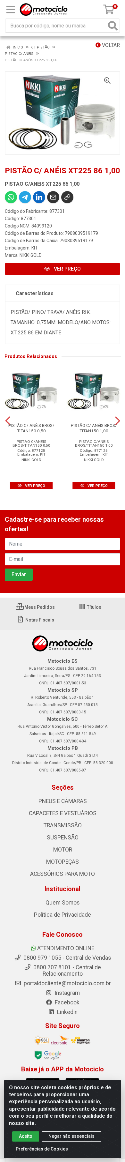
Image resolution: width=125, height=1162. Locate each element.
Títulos (93, 607)
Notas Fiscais (39, 619)
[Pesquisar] (113, 25)
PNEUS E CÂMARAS (62, 801)
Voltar (110, 45)
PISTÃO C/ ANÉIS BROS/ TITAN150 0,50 (31, 428)
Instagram (66, 993)
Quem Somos (63, 902)
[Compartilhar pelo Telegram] (25, 197)
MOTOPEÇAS (62, 862)
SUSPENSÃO (63, 837)
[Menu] (10, 9)
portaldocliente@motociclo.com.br (66, 983)
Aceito (25, 1136)
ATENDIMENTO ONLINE (65, 948)
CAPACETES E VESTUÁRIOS (62, 813)
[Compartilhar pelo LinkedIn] (39, 197)
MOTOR (62, 849)
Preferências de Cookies (42, 1148)
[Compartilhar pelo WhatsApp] (11, 197)
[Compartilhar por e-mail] (53, 197)
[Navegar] (7, 420)
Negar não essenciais (71, 1136)
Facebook (66, 1002)
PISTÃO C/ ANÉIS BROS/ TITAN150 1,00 (94, 428)
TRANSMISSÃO (63, 825)
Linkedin (67, 1012)
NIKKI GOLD (31, 255)
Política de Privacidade (62, 915)
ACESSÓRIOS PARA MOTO (62, 874)
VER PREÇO (67, 269)
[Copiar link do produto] (67, 197)
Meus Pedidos (39, 607)
